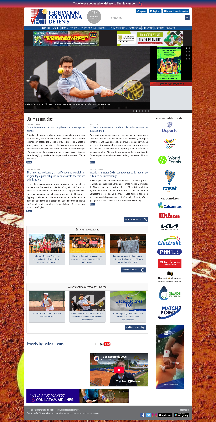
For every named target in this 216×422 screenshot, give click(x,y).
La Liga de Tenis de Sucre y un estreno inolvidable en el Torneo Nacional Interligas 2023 (47, 259)
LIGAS (63, 28)
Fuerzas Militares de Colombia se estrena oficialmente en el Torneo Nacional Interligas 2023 (128, 259)
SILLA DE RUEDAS (118, 28)
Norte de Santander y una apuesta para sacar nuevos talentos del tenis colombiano (87, 259)
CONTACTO (170, 28)
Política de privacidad (45, 413)
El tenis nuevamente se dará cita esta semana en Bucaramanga (119, 129)
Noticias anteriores (133, 219)
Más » (29, 162)
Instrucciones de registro (177, 11)
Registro (156, 11)
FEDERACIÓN (52, 28)
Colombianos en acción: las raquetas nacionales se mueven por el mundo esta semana (87, 316)
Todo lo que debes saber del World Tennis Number (104, 3)
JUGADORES (103, 28)
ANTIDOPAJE (147, 28)
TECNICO (73, 28)
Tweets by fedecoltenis (44, 343)
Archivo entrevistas (131, 269)
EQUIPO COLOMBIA (88, 28)
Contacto (31, 413)
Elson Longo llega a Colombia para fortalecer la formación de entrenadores (128, 316)
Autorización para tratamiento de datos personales (77, 413)
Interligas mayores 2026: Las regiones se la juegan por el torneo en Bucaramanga (119, 174)
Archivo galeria (133, 327)
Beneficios (159, 28)
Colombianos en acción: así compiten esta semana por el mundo (55, 129)
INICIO (43, 28)
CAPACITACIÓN (135, 28)
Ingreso (142, 11)
